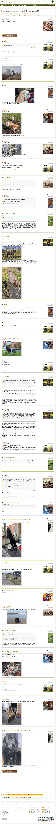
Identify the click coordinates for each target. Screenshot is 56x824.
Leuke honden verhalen (9, 12)
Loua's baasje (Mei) (9, 590)
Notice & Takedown (19, 808)
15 (31, 15)
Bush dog (6, 236)
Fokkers (18, 5)
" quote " (52, 19)
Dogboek (34, 5)
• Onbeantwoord (13, 7)
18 (38, 15)
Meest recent (2, 7)
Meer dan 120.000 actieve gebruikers (35, 812)
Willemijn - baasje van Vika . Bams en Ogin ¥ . (17, 519)
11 (21, 794)
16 (33, 15)
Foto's (30, 5)
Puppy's (13, 5)
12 (24, 15)
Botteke (34, 490)
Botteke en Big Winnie (10, 213)
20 (36, 794)
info (43, 821)
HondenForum (3, 12)
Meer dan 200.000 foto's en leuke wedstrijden (48, 807)
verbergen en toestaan (48, 821)
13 (26, 15)
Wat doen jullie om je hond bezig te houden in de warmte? (21, 797)
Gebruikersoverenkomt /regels (20, 809)
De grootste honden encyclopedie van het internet (46, 810)
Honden (8, 5)
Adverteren (4, 811)
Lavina (5, 141)
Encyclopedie (24, 5)
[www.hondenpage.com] (9, 4)
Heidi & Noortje (33, 47)
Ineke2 (5, 85)
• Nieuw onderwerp (8, 7)
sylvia (5, 41)
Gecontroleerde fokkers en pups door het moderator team (34, 810)
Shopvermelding (5, 812)
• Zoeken (18, 7)
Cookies (17, 810)
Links (17, 806)
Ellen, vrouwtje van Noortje (11, 338)
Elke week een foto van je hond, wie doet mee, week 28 (23, 12)
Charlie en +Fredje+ (9, 18)
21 (38, 794)
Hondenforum (3, 5)
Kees (5, 110)
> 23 (41, 15)
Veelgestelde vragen (19, 807)
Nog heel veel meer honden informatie (47, 812)
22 (40, 794)
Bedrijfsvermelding (5, 813)
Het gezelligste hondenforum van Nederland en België (35, 807)
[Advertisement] (27, 783)
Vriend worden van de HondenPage (6, 815)
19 (35, 794)
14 (29, 15)
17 (36, 15)
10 (19, 15)
